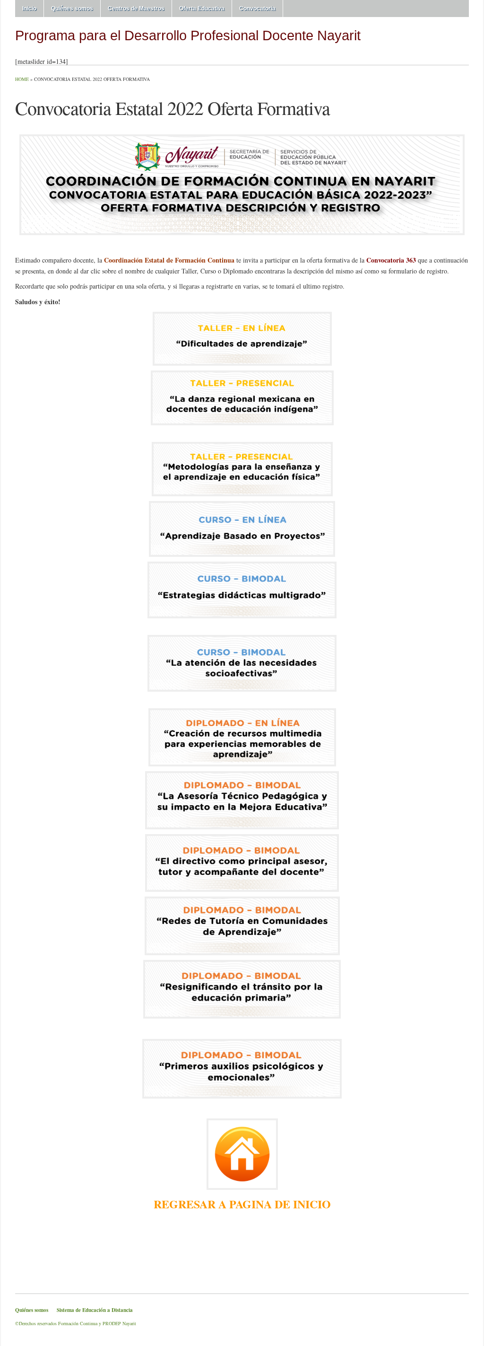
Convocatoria (257, 8)
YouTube (464, 39)
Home (22, 79)
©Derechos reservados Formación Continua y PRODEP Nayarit (75, 1323)
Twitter (441, 39)
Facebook (453, 39)
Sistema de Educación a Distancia (95, 1310)
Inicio (29, 8)
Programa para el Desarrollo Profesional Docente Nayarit (188, 35)
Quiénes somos (72, 8)
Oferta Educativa (202, 8)
